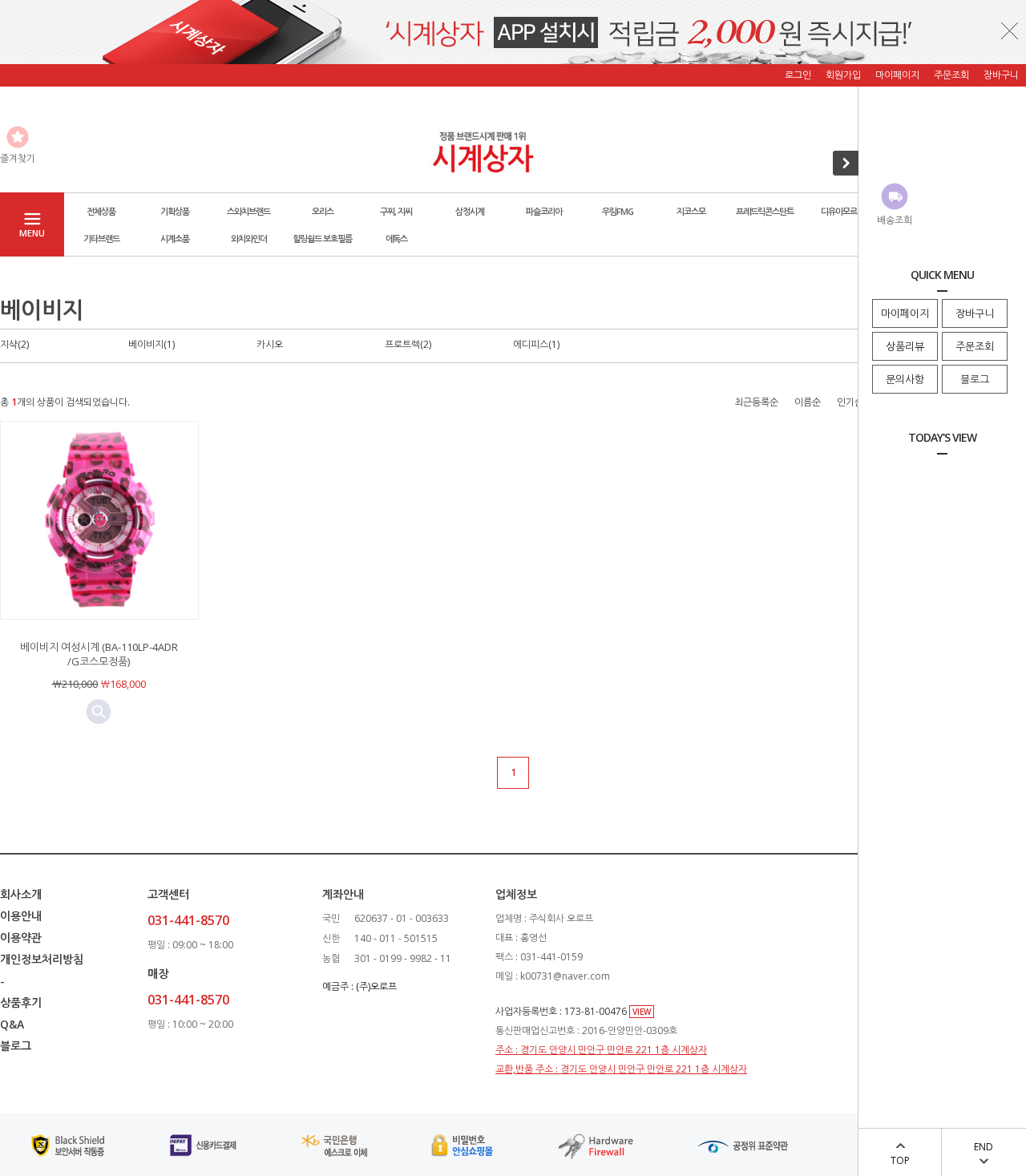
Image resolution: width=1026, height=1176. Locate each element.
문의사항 (905, 379)
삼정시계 (469, 211)
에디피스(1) (536, 344)
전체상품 (101, 211)
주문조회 (974, 346)
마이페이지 (905, 313)
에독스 (396, 238)
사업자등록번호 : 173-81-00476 (562, 1011)
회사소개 (21, 894)
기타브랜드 (101, 238)
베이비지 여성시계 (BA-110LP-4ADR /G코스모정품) (99, 654)
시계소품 (174, 238)
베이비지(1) (151, 344)
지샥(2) (14, 344)
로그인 (798, 75)
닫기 (1010, 30)
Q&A (12, 1024)
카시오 (269, 344)
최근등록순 (756, 402)
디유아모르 (839, 211)
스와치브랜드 (248, 211)
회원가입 (843, 75)
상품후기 (21, 1002)
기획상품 (174, 211)
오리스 (322, 211)
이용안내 (21, 915)
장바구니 (974, 313)
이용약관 (21, 937)
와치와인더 (249, 238)
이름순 (807, 402)
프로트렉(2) (408, 344)
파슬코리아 (544, 211)
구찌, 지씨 (396, 211)
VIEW (641, 1011)
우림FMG (617, 211)
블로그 (974, 379)
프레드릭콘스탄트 (765, 211)
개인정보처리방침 (41, 959)
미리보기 (98, 712)
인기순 (850, 402)
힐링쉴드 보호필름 (322, 238)
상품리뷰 (905, 346)
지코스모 (691, 211)
